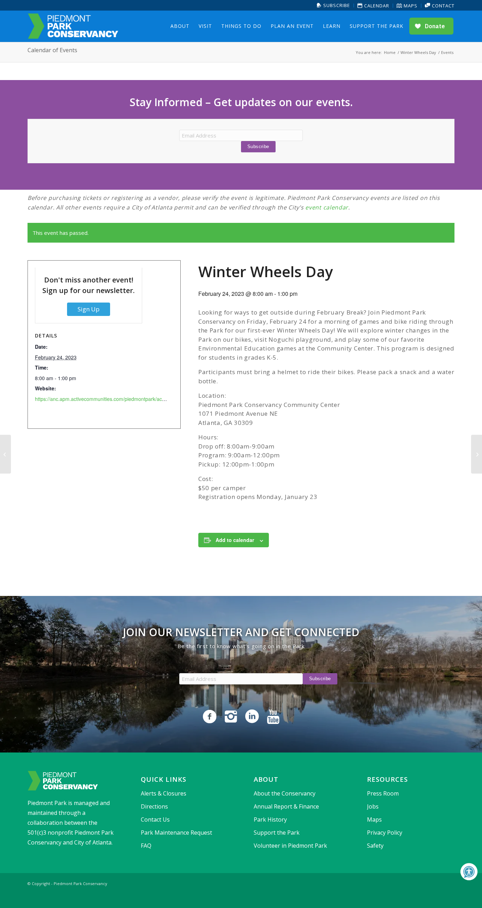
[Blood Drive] (5, 454)
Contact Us (155, 819)
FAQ (146, 845)
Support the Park (277, 832)
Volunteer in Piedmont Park (290, 845)
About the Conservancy (284, 793)
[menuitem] (333, 5)
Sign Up (89, 309)
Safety (375, 845)
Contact (442, 5)
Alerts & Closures (163, 793)
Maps (409, 5)
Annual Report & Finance (286, 806)
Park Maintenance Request (176, 832)
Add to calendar (235, 539)
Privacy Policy (384, 832)
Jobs (373, 806)
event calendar (326, 207)
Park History (270, 819)
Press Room (383, 793)
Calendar (376, 5)
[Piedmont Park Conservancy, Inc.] (73, 26)
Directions (154, 806)
